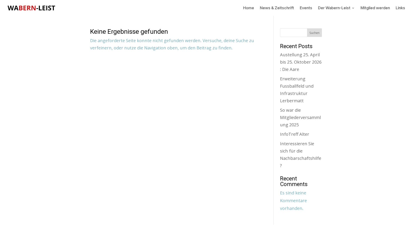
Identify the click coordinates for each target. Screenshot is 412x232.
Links (400, 8)
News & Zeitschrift (277, 8)
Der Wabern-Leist (334, 8)
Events (306, 8)
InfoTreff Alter (294, 134)
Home (248, 8)
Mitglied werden (375, 8)
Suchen (314, 33)
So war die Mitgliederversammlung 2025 (300, 117)
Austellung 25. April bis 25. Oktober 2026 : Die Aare (300, 62)
